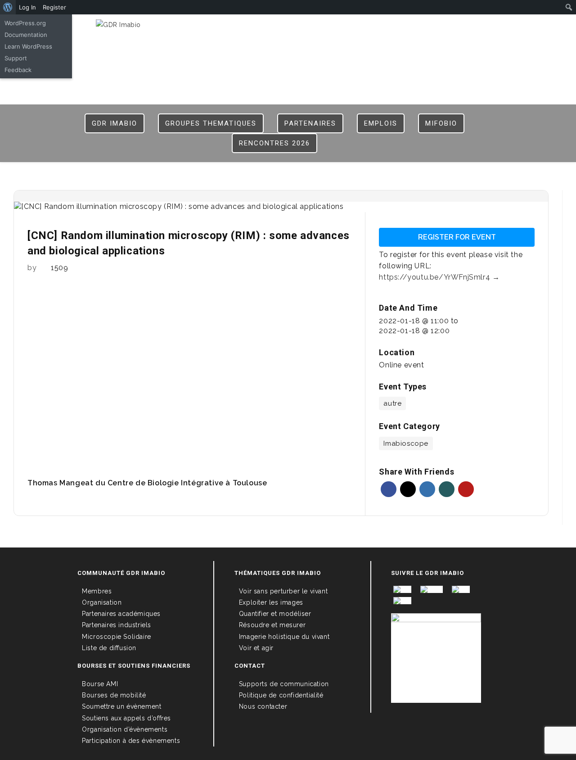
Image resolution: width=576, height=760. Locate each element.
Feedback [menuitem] (18, 69)
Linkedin (427, 489)
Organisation (102, 602)
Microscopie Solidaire (116, 636)
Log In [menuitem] (27, 7)
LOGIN (351, 28)
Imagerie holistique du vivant (284, 636)
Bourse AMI (100, 684)
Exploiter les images (271, 602)
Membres (97, 591)
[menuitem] (8, 7)
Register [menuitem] (54, 7)
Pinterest (466, 489)
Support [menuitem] (15, 58)
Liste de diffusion (109, 647)
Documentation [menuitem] (25, 34)
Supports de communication (284, 684)
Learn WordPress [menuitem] (28, 46)
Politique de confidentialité (281, 695)
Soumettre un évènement (121, 706)
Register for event (457, 237)
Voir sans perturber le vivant (283, 591)
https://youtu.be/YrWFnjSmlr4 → (439, 277)
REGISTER (384, 28)
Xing (446, 489)
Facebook (388, 489)
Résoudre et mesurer (272, 625)
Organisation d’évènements (124, 729)
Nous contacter (263, 706)
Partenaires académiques (121, 613)
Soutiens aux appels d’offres (126, 718)
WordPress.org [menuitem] (25, 23)
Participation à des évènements (131, 740)
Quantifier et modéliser (275, 613)
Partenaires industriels (116, 625)
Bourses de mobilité (114, 695)
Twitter (408, 489)
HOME (324, 28)
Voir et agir (256, 647)
